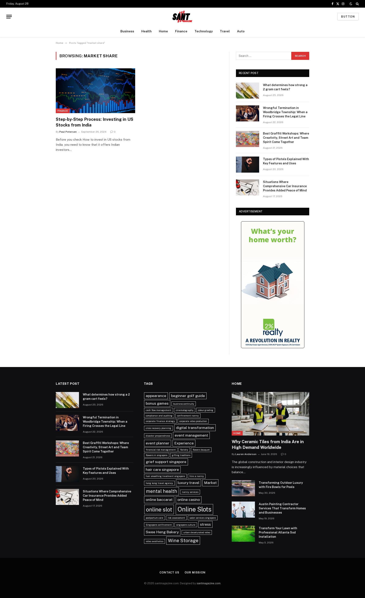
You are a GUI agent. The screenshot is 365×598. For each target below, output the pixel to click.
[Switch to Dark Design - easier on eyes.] (351, 3)
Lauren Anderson (245, 454)
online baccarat (159, 499)
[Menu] (9, 16)
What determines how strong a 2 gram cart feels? (285, 87)
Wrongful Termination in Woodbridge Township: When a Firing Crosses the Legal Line (285, 112)
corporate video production (193, 421)
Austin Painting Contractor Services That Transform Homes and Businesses (282, 508)
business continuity (183, 404)
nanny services (190, 492)
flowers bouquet (201, 449)
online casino (188, 499)
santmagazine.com (209, 583)
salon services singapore (202, 518)
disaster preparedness (158, 435)
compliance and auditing (159, 415)
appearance (156, 395)
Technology (204, 31)
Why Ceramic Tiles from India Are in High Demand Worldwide (268, 444)
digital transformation (195, 427)
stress (205, 524)
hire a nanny (196, 476)
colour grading (205, 410)
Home (163, 31)
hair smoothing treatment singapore (165, 476)
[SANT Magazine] (182, 17)
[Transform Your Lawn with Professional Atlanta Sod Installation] (243, 534)
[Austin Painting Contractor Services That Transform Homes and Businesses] (243, 510)
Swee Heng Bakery (162, 532)
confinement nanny (188, 415)
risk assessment (176, 518)
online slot (159, 509)
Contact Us (169, 572)
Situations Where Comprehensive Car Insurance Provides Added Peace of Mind (285, 186)
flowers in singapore (157, 455)
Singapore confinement (159, 525)
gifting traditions (181, 455)
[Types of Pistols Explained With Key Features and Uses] (247, 165)
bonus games (157, 403)
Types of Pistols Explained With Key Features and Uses (286, 161)
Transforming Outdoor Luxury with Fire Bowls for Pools (281, 485)
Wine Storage (183, 540)
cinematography (184, 410)
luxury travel (188, 482)
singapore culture (185, 525)
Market (210, 482)
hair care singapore (162, 469)
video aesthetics (154, 541)
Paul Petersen (68, 131)
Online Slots (194, 509)
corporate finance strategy (160, 421)
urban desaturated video (196, 532)
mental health (161, 491)
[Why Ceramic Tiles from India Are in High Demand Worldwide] (270, 414)
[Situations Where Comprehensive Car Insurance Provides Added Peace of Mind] (247, 187)
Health (146, 31)
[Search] (357, 4)
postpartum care (154, 518)
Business (127, 31)
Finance (181, 31)
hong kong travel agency (159, 483)
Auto (241, 31)
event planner (157, 443)
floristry (184, 449)
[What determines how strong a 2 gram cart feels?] (247, 90)
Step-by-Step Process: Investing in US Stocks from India (94, 122)
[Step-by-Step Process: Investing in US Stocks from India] (95, 90)
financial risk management (161, 449)
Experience (184, 443)
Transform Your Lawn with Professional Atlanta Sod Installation (278, 532)
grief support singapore (166, 461)
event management (191, 435)
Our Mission (195, 572)
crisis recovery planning (158, 428)
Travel (225, 31)
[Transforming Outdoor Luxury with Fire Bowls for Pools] (243, 488)
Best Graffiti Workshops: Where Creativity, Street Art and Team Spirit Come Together (286, 138)
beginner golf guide (188, 395)
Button (348, 16)
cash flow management (158, 410)
